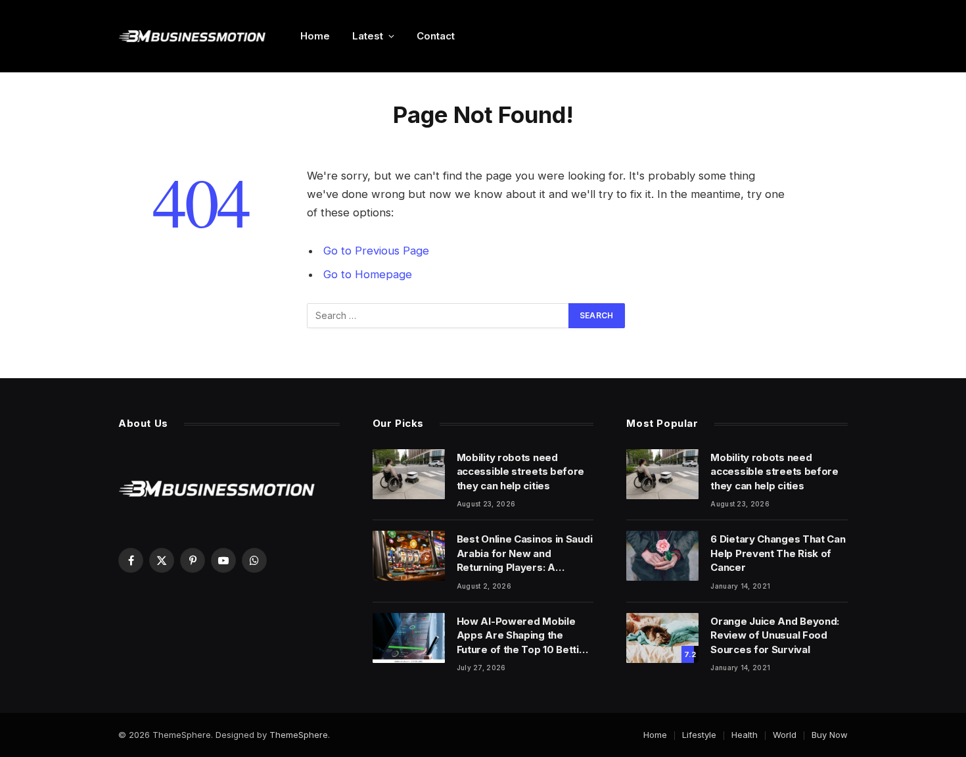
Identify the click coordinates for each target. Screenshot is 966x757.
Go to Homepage (367, 274)
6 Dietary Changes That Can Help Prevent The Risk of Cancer (777, 553)
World (784, 734)
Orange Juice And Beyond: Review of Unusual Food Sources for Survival (774, 635)
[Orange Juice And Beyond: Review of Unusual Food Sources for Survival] (662, 638)
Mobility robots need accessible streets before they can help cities (521, 471)
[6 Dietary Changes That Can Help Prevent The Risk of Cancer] (662, 556)
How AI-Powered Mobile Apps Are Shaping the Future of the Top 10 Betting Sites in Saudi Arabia (524, 635)
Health (744, 734)
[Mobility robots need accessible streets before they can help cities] (409, 474)
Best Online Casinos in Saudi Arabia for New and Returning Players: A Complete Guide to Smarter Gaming (525, 553)
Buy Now (830, 734)
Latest (367, 36)
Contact (436, 36)
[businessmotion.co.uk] (192, 36)
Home (315, 36)
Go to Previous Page (376, 250)
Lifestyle (699, 734)
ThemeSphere (298, 734)
